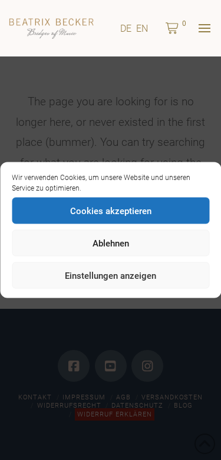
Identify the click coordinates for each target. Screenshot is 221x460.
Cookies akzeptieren (110, 210)
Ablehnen (111, 243)
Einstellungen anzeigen (110, 275)
